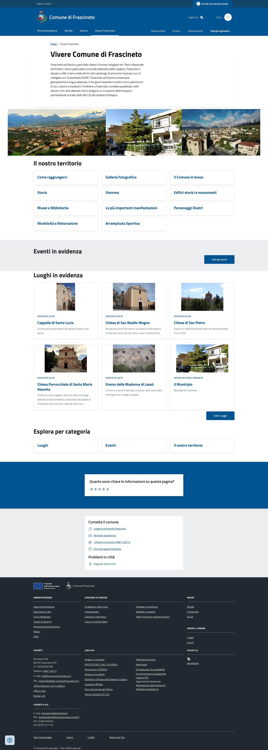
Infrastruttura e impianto (188, 377)
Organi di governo (43, 622)
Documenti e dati (42, 612)
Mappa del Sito (117, 737)
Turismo (176, 31)
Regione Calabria (43, 3)
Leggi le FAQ (142, 677)
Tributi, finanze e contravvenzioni (153, 617)
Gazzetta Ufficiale (94, 684)
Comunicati (193, 612)
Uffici (36, 636)
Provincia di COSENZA (96, 669)
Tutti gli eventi (219, 259)
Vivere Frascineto (105, 31)
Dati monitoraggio (43, 737)
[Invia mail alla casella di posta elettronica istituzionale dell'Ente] (56, 675)
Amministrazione (47, 31)
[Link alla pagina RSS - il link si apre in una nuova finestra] (202, 17)
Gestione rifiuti (158, 31)
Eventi (190, 642)
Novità (68, 31)
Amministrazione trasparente (151, 674)
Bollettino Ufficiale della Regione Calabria (106, 679)
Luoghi (190, 637)
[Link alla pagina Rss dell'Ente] (189, 659)
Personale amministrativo (47, 626)
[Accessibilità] (9, 740)
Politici (37, 631)
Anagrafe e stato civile (96, 607)
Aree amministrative (44, 607)
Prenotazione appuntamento (150, 685)
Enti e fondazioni (42, 617)
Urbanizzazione (195, 31)
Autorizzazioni (92, 612)
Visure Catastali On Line (97, 694)
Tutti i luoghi (220, 416)
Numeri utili (39, 696)
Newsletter (193, 663)
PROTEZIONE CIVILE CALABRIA (101, 664)
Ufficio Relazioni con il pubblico (49, 686)
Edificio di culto (46, 316)
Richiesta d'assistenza (147, 689)
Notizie (190, 607)
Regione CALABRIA (95, 674)
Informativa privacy (146, 659)
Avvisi (190, 617)
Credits (91, 737)
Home (54, 44)
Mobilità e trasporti (145, 612)
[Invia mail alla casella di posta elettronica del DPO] (54, 713)
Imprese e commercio (147, 607)
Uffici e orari (40, 691)
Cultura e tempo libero (96, 622)
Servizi (84, 31)
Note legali (141, 664)
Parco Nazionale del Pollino (99, 689)
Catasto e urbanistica (95, 617)
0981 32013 (49, 671)
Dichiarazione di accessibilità (150, 669)
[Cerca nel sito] (227, 17)
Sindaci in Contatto (94, 659)
